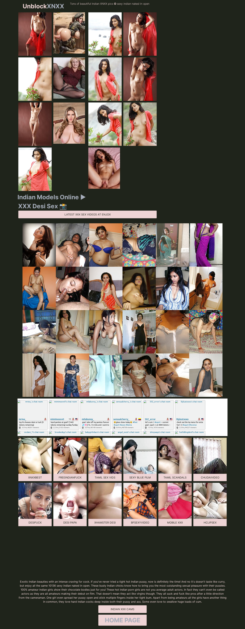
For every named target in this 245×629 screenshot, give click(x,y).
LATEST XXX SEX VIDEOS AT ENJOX (87, 214)
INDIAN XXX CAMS (122, 609)
